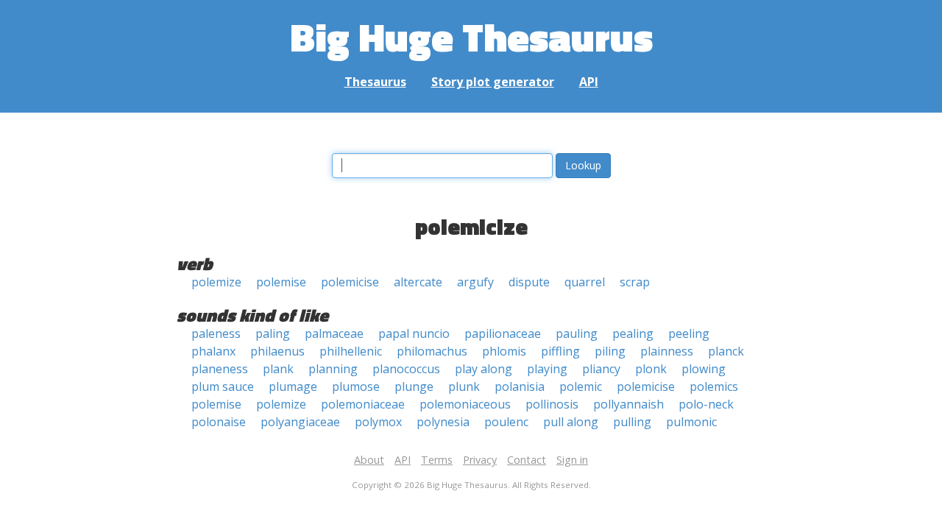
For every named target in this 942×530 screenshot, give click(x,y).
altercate (418, 282)
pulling (632, 422)
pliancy (601, 369)
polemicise (350, 282)
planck (726, 351)
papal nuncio (414, 333)
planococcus (406, 369)
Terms (437, 460)
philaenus (277, 351)
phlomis (504, 351)
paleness (216, 333)
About (369, 460)
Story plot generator (492, 82)
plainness (666, 351)
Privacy (480, 460)
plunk (464, 386)
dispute (529, 282)
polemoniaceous (465, 404)
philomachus (432, 351)
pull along (570, 422)
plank (278, 369)
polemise (281, 282)
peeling (688, 333)
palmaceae (334, 333)
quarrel (584, 282)
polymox (378, 422)
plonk (651, 369)
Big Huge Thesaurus (471, 36)
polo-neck (706, 404)
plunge (413, 386)
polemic (580, 386)
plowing (703, 369)
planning (333, 369)
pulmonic (691, 422)
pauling (577, 333)
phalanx (213, 351)
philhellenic (350, 351)
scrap (635, 282)
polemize (216, 282)
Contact (526, 460)
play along (483, 369)
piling (610, 351)
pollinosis (551, 404)
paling (272, 333)
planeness (219, 369)
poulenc (506, 422)
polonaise (218, 422)
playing (547, 369)
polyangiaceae (300, 422)
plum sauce (222, 386)
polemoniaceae (363, 404)
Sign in (572, 460)
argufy (475, 282)
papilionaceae (502, 333)
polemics (714, 386)
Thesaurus (375, 82)
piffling (560, 351)
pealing (633, 333)
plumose (356, 386)
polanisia (520, 386)
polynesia (443, 422)
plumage (293, 386)
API (588, 82)
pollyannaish (628, 404)
